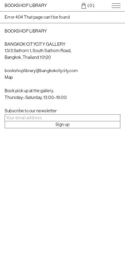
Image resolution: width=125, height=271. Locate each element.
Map (9, 77)
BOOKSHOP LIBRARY (26, 5)
